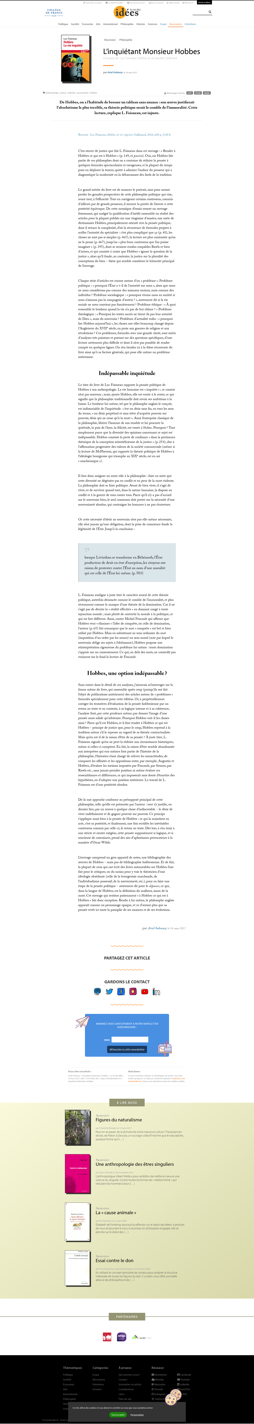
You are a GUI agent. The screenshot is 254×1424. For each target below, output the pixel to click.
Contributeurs (126, 1389)
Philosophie (127, 24)
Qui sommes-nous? (137, 2)
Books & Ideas (204, 2)
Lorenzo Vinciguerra (124, 1268)
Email (107, 1040)
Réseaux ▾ (189, 2)
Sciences (152, 24)
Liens (121, 1394)
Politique (63, 24)
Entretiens (190, 24)
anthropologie (52, 92)
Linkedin (184, 1384)
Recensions (175, 24)
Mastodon (160, 1384)
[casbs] (107, 1337)
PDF (190, 92)
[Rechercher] (210, 12)
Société (75, 24)
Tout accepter (118, 1414)
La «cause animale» (116, 1212)
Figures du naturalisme (119, 1120)
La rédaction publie (115, 2)
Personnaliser (137, 1414)
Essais (163, 24)
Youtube (185, 1379)
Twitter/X (159, 1399)
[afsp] (121, 1337)
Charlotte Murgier (108, 1128)
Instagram (160, 1394)
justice (63, 92)
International (110, 24)
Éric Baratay (105, 1220)
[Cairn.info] (141, 1337)
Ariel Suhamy (115, 72)
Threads (158, 1389)
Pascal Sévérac (106, 1268)
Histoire (140, 24)
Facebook (185, 1374)
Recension (110, 39)
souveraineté (82, 92)
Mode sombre (174, 2)
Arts (98, 24)
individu (71, 92)
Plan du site (125, 1399)
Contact (123, 1379)
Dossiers (97, 1389)
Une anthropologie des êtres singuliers (135, 1164)
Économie (87, 24)
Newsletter (160, 1374)
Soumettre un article (93, 2)
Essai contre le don (114, 1260)
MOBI (206, 92)
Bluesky (159, 1379)
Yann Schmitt (105, 1172)
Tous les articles (157, 2)
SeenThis (185, 1389)
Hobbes (93, 92)
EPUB (197, 92)
